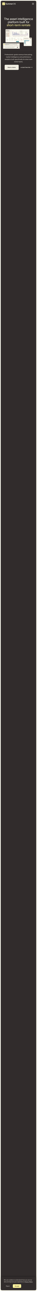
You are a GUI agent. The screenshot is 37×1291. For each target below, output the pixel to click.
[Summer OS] (9, 3)
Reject (8, 1286)
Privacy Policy (28, 1282)
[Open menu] (33, 3)
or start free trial (26, 67)
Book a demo (12, 67)
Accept (17, 1286)
